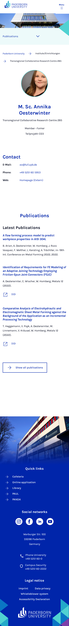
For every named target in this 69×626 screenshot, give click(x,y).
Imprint (23, 588)
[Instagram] (18, 521)
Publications (10, 36)
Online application (24, 482)
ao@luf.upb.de (28, 164)
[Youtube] (50, 521)
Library (16, 488)
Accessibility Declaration (34, 599)
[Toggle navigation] (38, 36)
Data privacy (42, 588)
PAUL (15, 493)
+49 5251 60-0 (33, 558)
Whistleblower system (34, 593)
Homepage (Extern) (31, 180)
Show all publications (29, 367)
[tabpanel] (34, 174)
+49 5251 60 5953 (30, 172)
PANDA (16, 499)
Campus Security (35, 565)
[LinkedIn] (39, 521)
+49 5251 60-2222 (35, 568)
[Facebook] (29, 521)
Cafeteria (18, 476)
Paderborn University (14, 53)
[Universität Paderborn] (34, 612)
